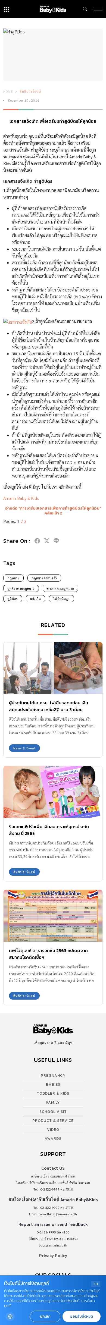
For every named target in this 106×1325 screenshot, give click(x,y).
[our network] (6, 9)
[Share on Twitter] (46, 541)
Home (8, 91)
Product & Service (53, 1120)
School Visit (53, 1111)
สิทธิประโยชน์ (30, 91)
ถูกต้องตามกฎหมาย (21, 588)
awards (53, 1138)
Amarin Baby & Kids (21, 498)
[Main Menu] (97, 9)
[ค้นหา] (85, 9)
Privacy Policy (53, 1255)
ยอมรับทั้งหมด (81, 1316)
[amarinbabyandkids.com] (52, 8)
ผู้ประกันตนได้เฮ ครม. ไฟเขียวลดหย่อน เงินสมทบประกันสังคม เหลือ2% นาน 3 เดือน (48, 706)
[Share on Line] (56, 541)
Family (53, 1102)
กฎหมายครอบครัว (44, 578)
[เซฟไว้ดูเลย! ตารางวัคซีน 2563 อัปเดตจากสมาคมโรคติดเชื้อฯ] (53, 916)
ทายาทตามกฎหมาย (60, 588)
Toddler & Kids (53, 1093)
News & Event (24, 748)
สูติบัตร (13, 598)
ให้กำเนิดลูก (61, 598)
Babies (53, 1084)
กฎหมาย (13, 578)
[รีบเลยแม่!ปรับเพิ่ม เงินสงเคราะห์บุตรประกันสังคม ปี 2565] (53, 792)
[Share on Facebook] (37, 541)
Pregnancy (53, 1075)
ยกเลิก (45, 1316)
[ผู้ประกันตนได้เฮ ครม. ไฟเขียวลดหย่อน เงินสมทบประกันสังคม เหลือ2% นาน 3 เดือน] (53, 668)
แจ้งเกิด (35, 598)
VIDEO (53, 1129)
